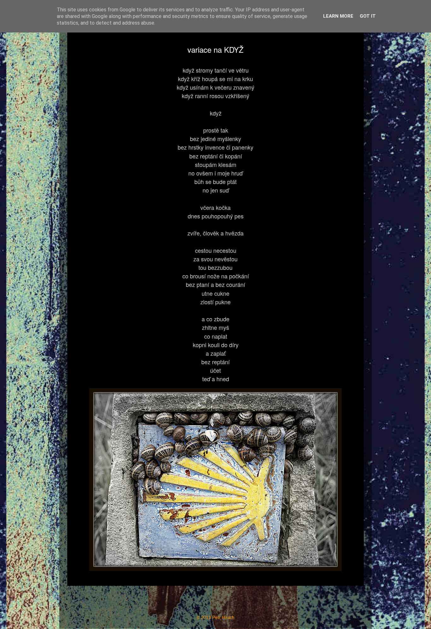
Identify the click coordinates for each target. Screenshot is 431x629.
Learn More (338, 16)
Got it (368, 16)
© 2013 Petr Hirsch (215, 617)
